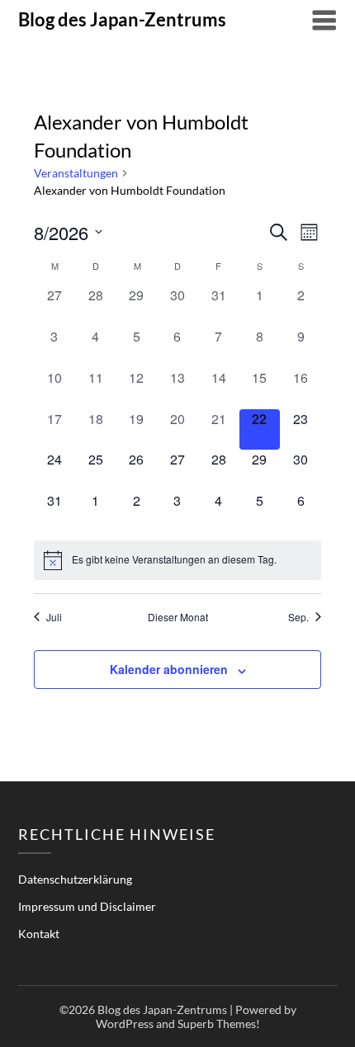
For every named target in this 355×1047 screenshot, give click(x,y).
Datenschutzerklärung (75, 879)
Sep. (298, 617)
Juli (54, 617)
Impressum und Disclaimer (87, 906)
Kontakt (38, 934)
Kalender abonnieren (169, 669)
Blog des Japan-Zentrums (122, 19)
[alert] (177, 560)
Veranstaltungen (76, 173)
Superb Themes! (219, 1023)
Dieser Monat (178, 617)
